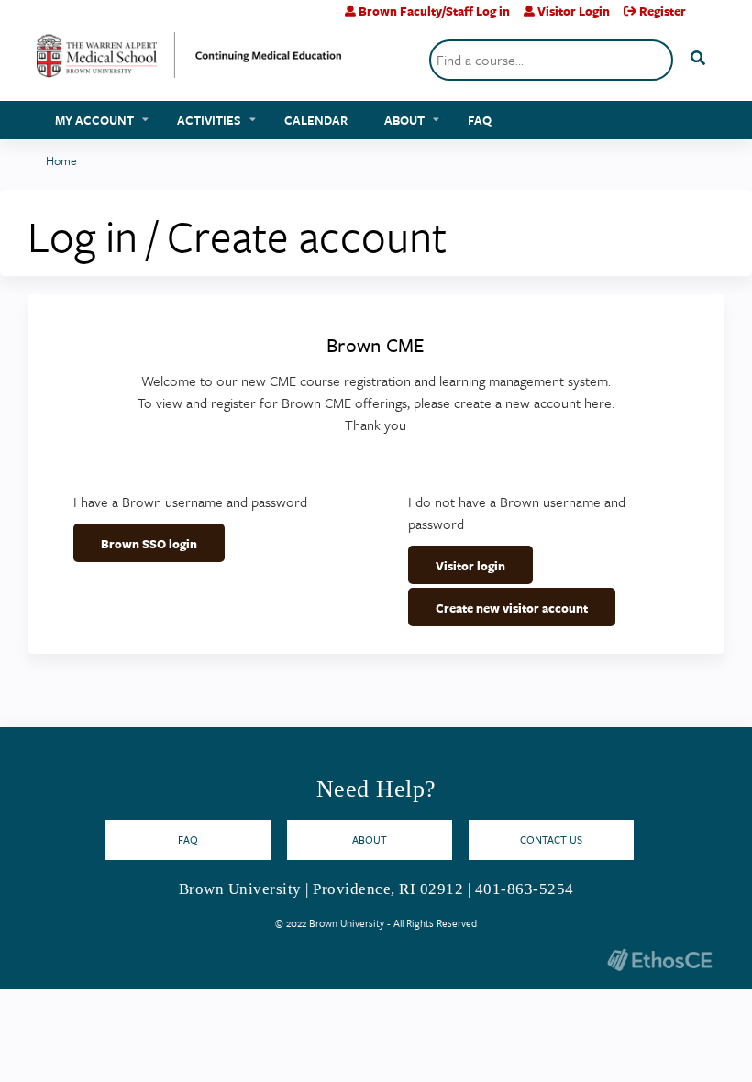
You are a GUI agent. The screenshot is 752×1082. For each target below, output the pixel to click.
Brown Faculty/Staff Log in (434, 11)
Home (61, 160)
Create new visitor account (512, 608)
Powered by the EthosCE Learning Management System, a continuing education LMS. (659, 959)
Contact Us (551, 839)
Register (662, 11)
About (404, 120)
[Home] (189, 62)
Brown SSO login (149, 544)
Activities (209, 120)
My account (94, 120)
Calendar (316, 120)
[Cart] (707, 18)
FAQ (480, 120)
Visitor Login (573, 11)
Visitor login (470, 566)
